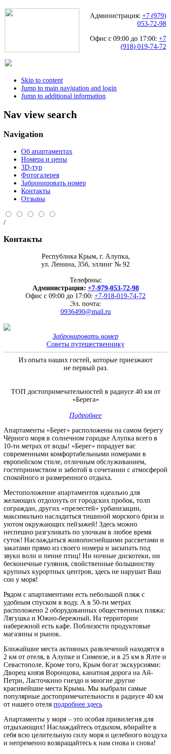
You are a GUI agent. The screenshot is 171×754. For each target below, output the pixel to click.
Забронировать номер (53, 183)
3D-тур (31, 167)
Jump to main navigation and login (69, 88)
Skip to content (42, 80)
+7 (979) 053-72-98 (151, 19)
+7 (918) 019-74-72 (143, 42)
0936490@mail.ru (86, 311)
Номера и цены (44, 159)
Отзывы (33, 198)
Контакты (35, 191)
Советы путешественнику (85, 344)
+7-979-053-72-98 (113, 288)
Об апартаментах (46, 151)
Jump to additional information (63, 96)
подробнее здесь (77, 704)
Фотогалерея (40, 175)
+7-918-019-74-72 (120, 295)
